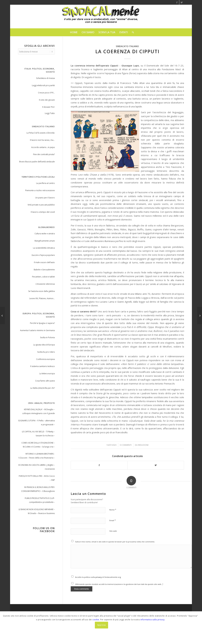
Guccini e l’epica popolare (43, 255)
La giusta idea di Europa (44, 344)
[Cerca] (132, 32)
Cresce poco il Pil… (46, 92)
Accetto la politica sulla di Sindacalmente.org (98, 577)
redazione (143, 445)
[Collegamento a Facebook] (177, 2)
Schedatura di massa (45, 78)
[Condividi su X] (156, 465)
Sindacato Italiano (43, 126)
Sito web (113, 531)
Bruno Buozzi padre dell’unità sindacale (37, 161)
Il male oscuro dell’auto (44, 262)
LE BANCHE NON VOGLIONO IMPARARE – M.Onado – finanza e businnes (37, 511)
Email (112, 520)
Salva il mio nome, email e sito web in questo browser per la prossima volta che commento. (115, 541)
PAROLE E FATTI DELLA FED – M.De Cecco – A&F (37, 478)
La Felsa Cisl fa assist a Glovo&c (41, 132)
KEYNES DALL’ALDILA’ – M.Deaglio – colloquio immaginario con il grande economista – (38, 411)
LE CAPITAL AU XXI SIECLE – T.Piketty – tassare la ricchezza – (38, 433)
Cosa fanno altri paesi (45, 380)
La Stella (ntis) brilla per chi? (42, 388)
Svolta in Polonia (47, 337)
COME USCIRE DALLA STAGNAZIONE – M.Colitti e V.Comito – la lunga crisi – (38, 444)
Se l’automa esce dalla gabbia (41, 291)
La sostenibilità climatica (44, 248)
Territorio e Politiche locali (38, 177)
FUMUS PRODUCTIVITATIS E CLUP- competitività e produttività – (40, 500)
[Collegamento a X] (181, 2)
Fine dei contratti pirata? (44, 154)
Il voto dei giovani (47, 100)
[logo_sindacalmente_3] (101, 16)
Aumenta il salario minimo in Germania (37, 330)
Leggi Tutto (50, 113)
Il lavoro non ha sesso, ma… (42, 140)
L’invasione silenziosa (45, 284)
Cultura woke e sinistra (45, 233)
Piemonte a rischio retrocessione (40, 190)
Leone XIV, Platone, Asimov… (42, 298)
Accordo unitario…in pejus (43, 147)
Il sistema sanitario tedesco (42, 366)
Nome (112, 509)
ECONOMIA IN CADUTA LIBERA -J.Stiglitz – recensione (36, 467)
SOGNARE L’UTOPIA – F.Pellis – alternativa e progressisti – (36, 422)
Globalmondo (46, 227)
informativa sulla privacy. (152, 619)
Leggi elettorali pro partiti (43, 85)
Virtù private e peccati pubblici (41, 204)
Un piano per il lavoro (45, 197)
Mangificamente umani (45, 240)
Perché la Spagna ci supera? (42, 323)
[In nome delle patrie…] (2, 315)
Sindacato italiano (127, 46)
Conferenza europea (45, 359)
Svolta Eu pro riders (46, 352)
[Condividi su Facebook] (99, 465)
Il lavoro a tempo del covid (43, 212)
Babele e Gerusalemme (44, 269)
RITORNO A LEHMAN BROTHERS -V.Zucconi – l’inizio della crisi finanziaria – (36, 455)
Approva (101, 625)
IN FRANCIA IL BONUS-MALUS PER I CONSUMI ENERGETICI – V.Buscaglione (38, 489)
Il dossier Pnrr (48, 107)
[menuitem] (74, 32)
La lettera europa (47, 373)
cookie (95, 619)
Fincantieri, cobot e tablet (43, 276)
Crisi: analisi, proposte (41, 403)
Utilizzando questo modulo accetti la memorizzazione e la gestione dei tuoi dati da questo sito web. (119, 584)
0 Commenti (126, 445)
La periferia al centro (45, 183)
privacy (98, 577)
